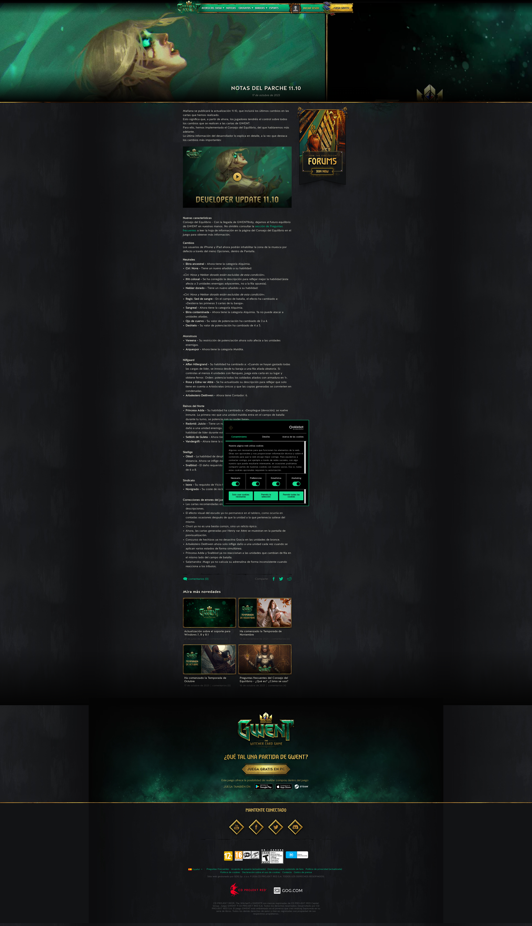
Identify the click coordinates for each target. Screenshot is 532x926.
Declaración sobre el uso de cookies (261, 872)
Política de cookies (230, 872)
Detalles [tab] (266, 437)
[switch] (256, 484)
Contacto (287, 872)
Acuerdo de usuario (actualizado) (248, 869)
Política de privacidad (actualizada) (324, 869)
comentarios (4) (277, 685)
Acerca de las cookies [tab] (293, 437)
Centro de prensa (303, 872)
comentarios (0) (198, 579)
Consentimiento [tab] (239, 437)
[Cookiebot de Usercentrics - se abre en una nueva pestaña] (291, 428)
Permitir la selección (266, 496)
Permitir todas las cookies (291, 496)
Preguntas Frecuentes (218, 869)
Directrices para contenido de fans (286, 869)
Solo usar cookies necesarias (240, 496)
